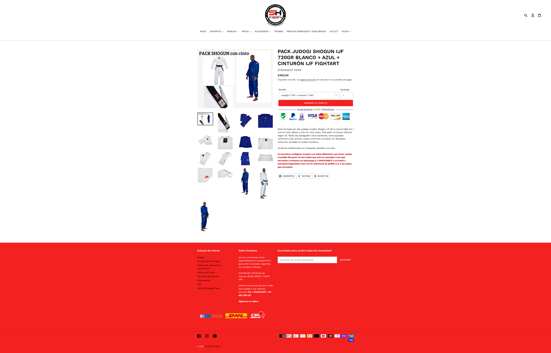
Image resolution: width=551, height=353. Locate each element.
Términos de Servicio (208, 276)
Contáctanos (203, 280)
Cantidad (344, 89)
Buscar (200, 257)
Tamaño (282, 89)
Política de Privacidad (208, 261)
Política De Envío (206, 272)
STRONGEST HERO (212, 346)
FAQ (199, 284)
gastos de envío (308, 79)
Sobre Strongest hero (208, 288)
